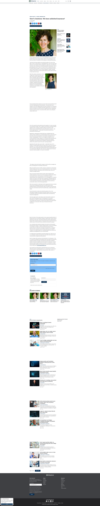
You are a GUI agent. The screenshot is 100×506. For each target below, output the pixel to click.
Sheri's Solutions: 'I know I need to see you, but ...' (54, 301)
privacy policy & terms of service (50, 268)
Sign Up (32, 270)
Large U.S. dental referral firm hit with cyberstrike (47, 412)
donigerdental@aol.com (41, 245)
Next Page (37, 470)
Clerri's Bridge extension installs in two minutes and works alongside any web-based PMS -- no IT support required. (48, 345)
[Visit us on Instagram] (52, 501)
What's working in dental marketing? (61, 34)
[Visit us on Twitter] (48, 501)
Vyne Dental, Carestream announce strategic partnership (48, 462)
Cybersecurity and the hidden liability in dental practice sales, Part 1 (61, 50)
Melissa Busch (43, 413)
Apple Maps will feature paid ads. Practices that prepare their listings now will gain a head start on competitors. (48, 336)
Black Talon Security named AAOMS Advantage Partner (48, 372)
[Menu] (70, 1)
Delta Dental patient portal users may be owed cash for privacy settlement (47, 402)
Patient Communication (40, 16)
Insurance (41, 299)
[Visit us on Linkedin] (50, 501)
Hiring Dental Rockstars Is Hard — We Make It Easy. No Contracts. (61, 40)
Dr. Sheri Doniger (32, 20)
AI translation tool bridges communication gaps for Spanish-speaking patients (47, 421)
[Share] (32, 23)
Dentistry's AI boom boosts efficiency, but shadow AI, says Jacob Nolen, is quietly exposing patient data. (48, 384)
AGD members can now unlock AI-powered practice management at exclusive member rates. (47, 457)
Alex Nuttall (42, 445)
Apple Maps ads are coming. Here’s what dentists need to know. (48, 332)
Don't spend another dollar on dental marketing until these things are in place (48, 443)
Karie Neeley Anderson (44, 404)
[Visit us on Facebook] (46, 501)
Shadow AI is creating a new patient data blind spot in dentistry (48, 381)
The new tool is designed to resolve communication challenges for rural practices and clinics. (47, 425)
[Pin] (38, 23)
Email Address (32, 263)
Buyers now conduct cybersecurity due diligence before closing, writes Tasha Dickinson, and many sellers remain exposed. (48, 367)
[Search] (68, 1)
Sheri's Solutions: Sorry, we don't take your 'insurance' (44, 301)
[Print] (30, 23)
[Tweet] (36, 23)
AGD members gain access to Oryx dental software (47, 453)
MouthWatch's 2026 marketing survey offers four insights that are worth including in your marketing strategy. (48, 327)
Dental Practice (33, 16)
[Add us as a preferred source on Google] (40, 23)
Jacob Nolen (42, 382)
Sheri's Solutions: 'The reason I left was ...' (33, 301)
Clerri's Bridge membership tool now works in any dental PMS (61, 45)
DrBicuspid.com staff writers (45, 342)
